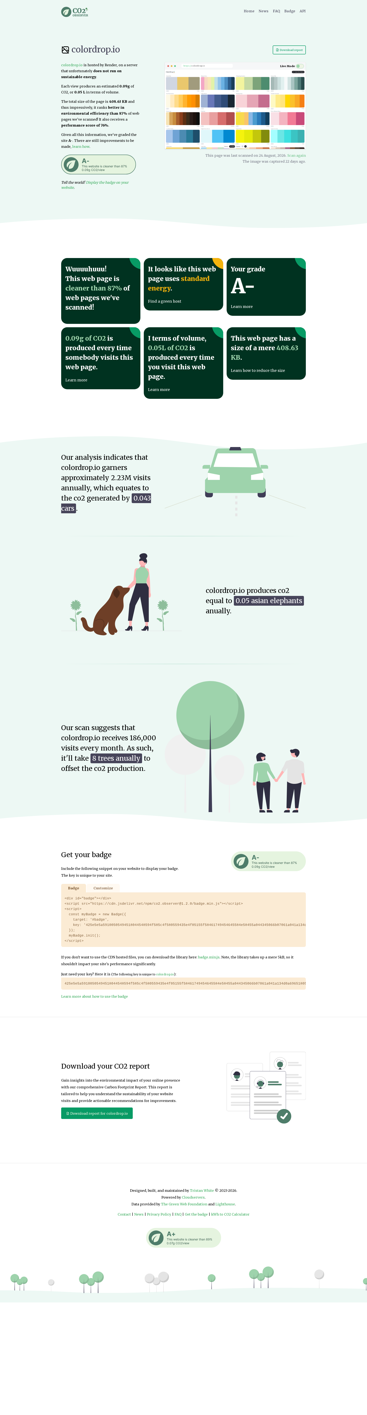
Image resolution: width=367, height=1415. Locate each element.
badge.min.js (209, 957)
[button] (98, 164)
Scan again (296, 155)
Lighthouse (225, 1204)
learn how (80, 146)
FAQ (276, 11)
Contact (124, 1214)
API (303, 11)
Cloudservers (193, 1197)
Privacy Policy (159, 1214)
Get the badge (196, 1214)
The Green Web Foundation (184, 1204)
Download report (291, 50)
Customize (103, 888)
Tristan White (202, 1190)
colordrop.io (95, 49)
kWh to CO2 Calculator (230, 1214)
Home (249, 11)
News (264, 11)
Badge (289, 11)
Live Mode (287, 66)
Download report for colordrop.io (98, 1113)
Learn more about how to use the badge (94, 996)
